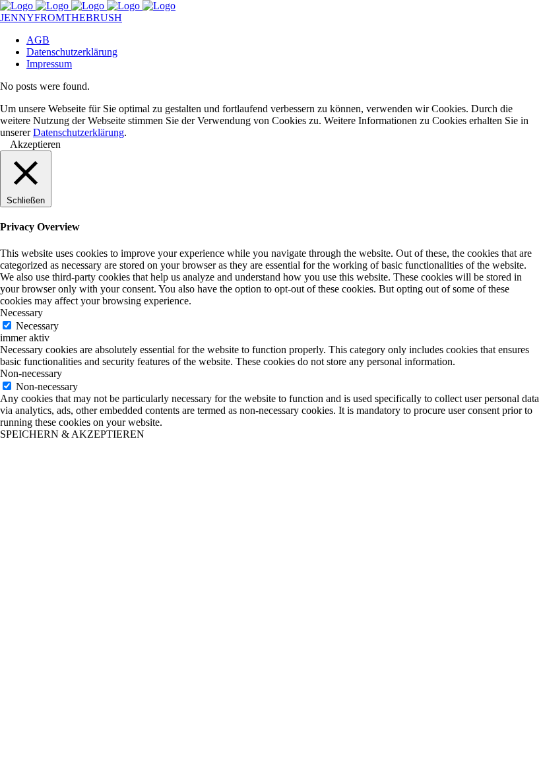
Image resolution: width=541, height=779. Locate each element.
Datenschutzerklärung (78, 132)
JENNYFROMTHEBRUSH (61, 17)
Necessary (37, 325)
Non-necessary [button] (31, 373)
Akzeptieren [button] (35, 144)
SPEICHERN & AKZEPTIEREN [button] (72, 434)
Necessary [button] (21, 312)
